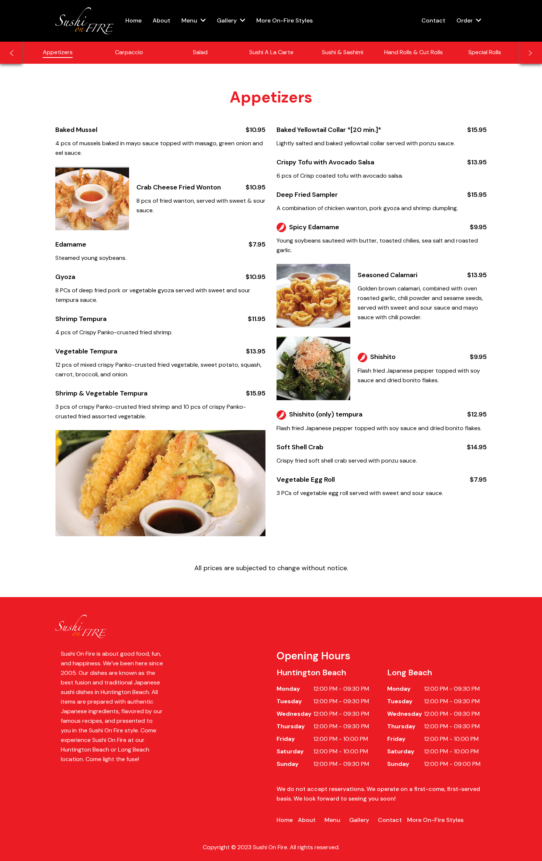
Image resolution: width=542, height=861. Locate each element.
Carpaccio (129, 52)
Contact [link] (433, 20)
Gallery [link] (359, 820)
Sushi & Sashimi (342, 52)
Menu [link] (332, 820)
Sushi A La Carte (271, 52)
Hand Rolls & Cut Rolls (413, 52)
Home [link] (133, 20)
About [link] (161, 20)
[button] (193, 20)
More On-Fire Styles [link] (284, 20)
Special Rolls (484, 52)
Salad (200, 52)
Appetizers (58, 52)
